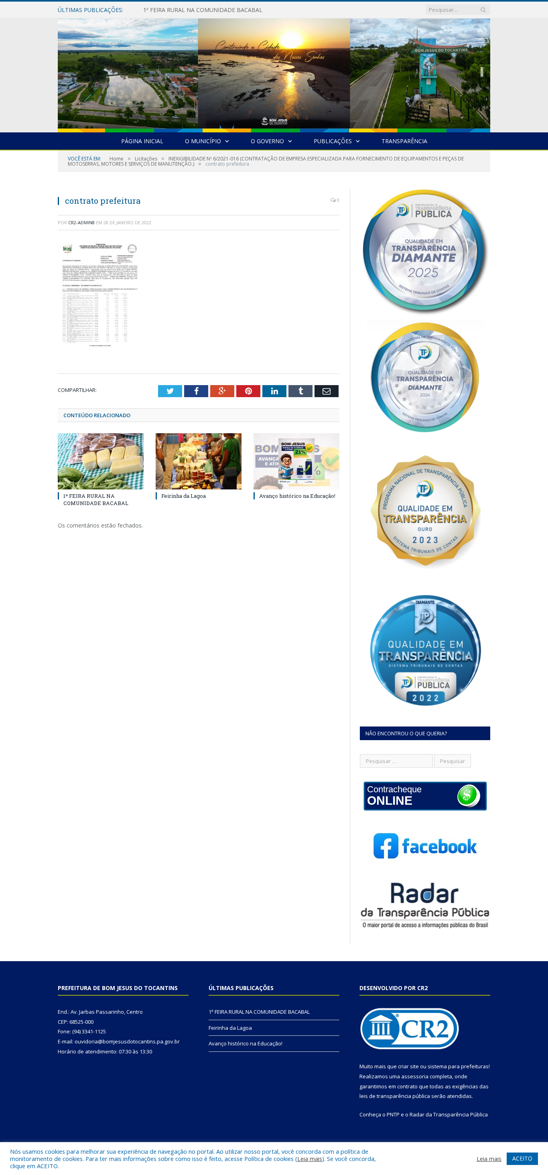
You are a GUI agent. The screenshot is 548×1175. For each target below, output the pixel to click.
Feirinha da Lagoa (166, 10)
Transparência (404, 141)
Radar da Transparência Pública (449, 1114)
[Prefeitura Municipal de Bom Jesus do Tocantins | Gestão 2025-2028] (274, 73)
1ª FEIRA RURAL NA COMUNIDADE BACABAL (95, 499)
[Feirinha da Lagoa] (199, 461)
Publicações (333, 141)
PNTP (393, 1114)
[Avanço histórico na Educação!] (296, 461)
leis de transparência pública (394, 1096)
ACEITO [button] (522, 1158)
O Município (203, 141)
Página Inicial (142, 141)
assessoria (414, 1076)
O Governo (267, 141)
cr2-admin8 (81, 222)
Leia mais (309, 1158)
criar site (408, 1066)
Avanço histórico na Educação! (297, 495)
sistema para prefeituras (458, 1066)
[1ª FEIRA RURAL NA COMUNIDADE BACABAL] (101, 461)
